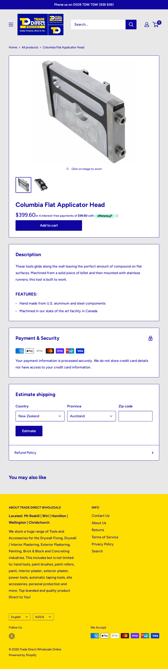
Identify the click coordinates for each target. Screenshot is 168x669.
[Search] (131, 24)
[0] (155, 24)
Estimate (29, 431)
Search (97, 551)
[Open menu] (11, 24)
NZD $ (39, 617)
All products (30, 47)
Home (13, 47)
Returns (98, 530)
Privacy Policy (103, 544)
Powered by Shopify (23, 655)
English (16, 617)
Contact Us (100, 516)
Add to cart (49, 225)
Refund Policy (25, 453)
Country (22, 406)
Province (74, 406)
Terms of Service (105, 537)
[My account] (147, 24)
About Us (99, 523)
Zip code (126, 406)
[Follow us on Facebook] (12, 636)
